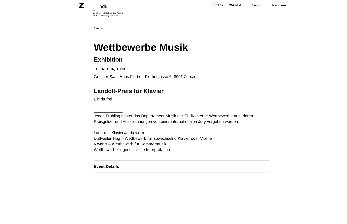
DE (215, 5)
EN (221, 5)
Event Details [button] (106, 166)
